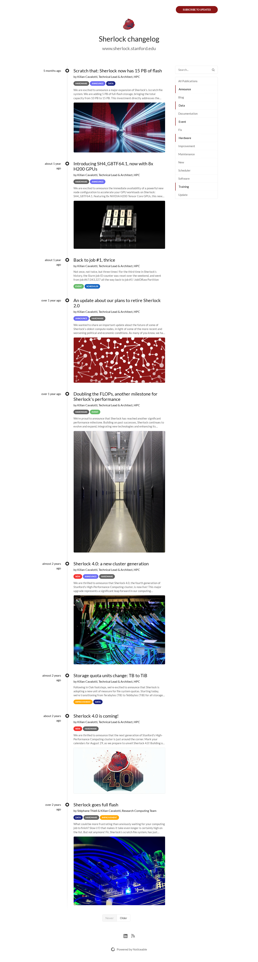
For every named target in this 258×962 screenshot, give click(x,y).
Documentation (188, 113)
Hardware (185, 138)
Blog (181, 97)
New (181, 162)
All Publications (188, 81)
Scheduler (184, 170)
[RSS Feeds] (133, 935)
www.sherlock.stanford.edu (129, 48)
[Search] (213, 70)
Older (123, 918)
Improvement (186, 146)
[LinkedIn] (127, 935)
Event (182, 121)
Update (183, 194)
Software (184, 178)
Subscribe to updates (197, 9)
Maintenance (186, 154)
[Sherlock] (129, 25)
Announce (185, 89)
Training (184, 186)
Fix (180, 129)
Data (182, 105)
